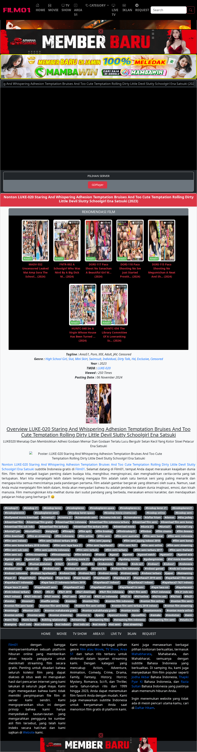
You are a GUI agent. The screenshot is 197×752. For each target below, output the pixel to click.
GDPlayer (98, 185)
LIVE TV (116, 634)
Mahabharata (141, 654)
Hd (133, 359)
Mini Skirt (81, 359)
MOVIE (62, 634)
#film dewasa (184, 531)
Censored (156, 359)
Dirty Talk (124, 359)
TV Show (112, 649)
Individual (109, 359)
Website (29, 732)
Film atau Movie (92, 649)
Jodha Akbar (141, 677)
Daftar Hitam (144, 708)
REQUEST (149, 634)
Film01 (80, 469)
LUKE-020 (104, 368)
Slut (70, 359)
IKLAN (132, 634)
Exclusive (143, 359)
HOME (46, 634)
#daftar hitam (153, 517)
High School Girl (56, 359)
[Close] (100, 31)
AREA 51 (99, 634)
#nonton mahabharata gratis (99, 610)
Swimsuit (95, 359)
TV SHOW (80, 634)
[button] (97, 5)
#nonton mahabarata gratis (61, 610)
